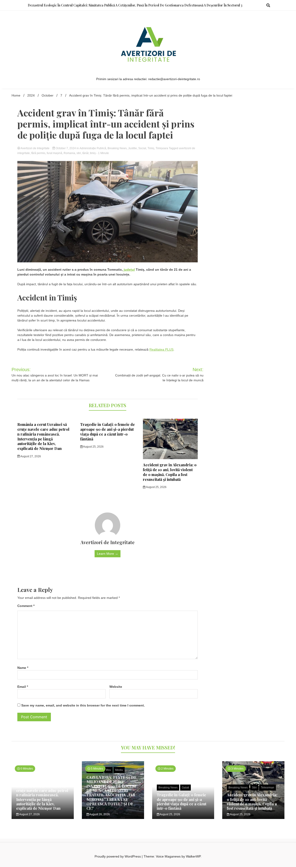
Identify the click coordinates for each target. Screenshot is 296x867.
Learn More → (107, 553)
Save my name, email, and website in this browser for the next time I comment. (83, 705)
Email (22, 686)
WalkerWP (193, 856)
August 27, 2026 (30, 456)
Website (115, 686)
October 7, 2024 (66, 148)
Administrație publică (93, 148)
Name (22, 668)
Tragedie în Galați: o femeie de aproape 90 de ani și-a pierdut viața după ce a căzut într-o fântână (107, 431)
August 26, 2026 (99, 814)
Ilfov (108, 770)
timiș (93, 153)
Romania (69, 153)
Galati (185, 787)
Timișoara (162, 148)
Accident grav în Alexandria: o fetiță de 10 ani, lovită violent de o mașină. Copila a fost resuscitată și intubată (170, 472)
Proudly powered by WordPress (118, 856)
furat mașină (54, 153)
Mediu (119, 770)
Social (142, 148)
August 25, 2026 (93, 446)
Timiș (151, 148)
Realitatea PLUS (161, 349)
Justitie (132, 148)
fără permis (38, 153)
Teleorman (267, 787)
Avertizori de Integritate (35, 148)
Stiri (254, 787)
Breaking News (117, 148)
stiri (79, 153)
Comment (25, 606)
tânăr (85, 153)
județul (129, 269)
